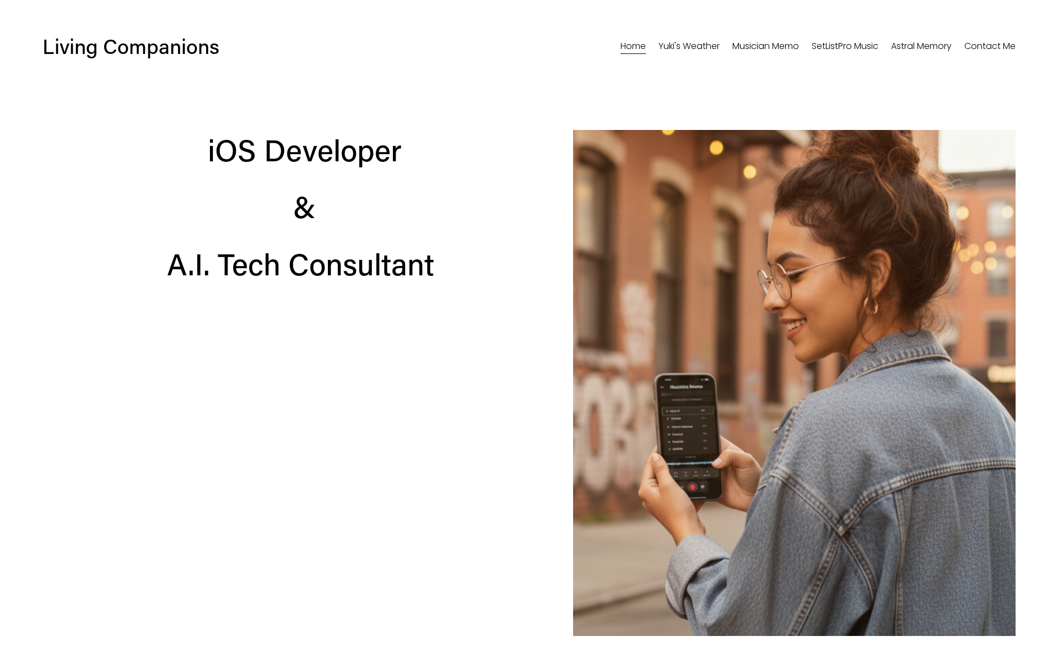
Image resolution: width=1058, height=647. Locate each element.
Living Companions (130, 45)
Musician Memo (765, 46)
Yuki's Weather (689, 46)
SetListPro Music (845, 46)
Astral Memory (921, 46)
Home (633, 46)
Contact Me (990, 46)
